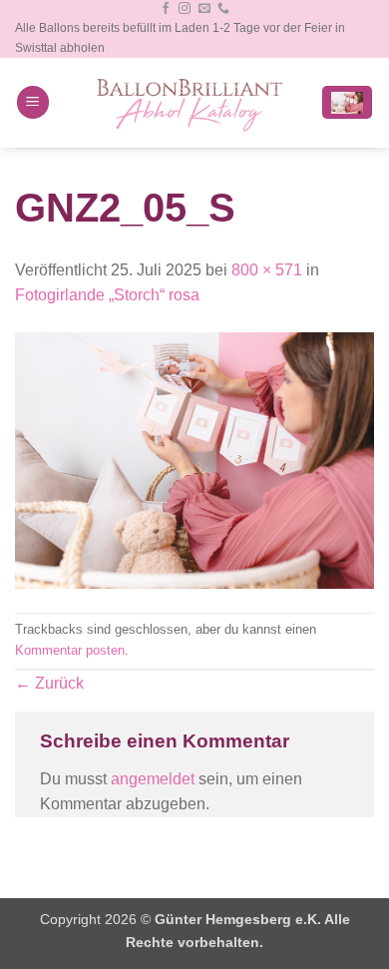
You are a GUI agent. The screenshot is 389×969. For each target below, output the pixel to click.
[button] (33, 102)
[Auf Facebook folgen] (166, 9)
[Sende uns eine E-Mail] (204, 9)
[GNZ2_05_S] (194, 459)
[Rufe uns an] (223, 9)
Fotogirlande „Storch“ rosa (107, 294)
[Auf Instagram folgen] (185, 9)
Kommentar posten (70, 650)
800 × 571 (266, 269)
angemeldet (152, 778)
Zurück (49, 683)
